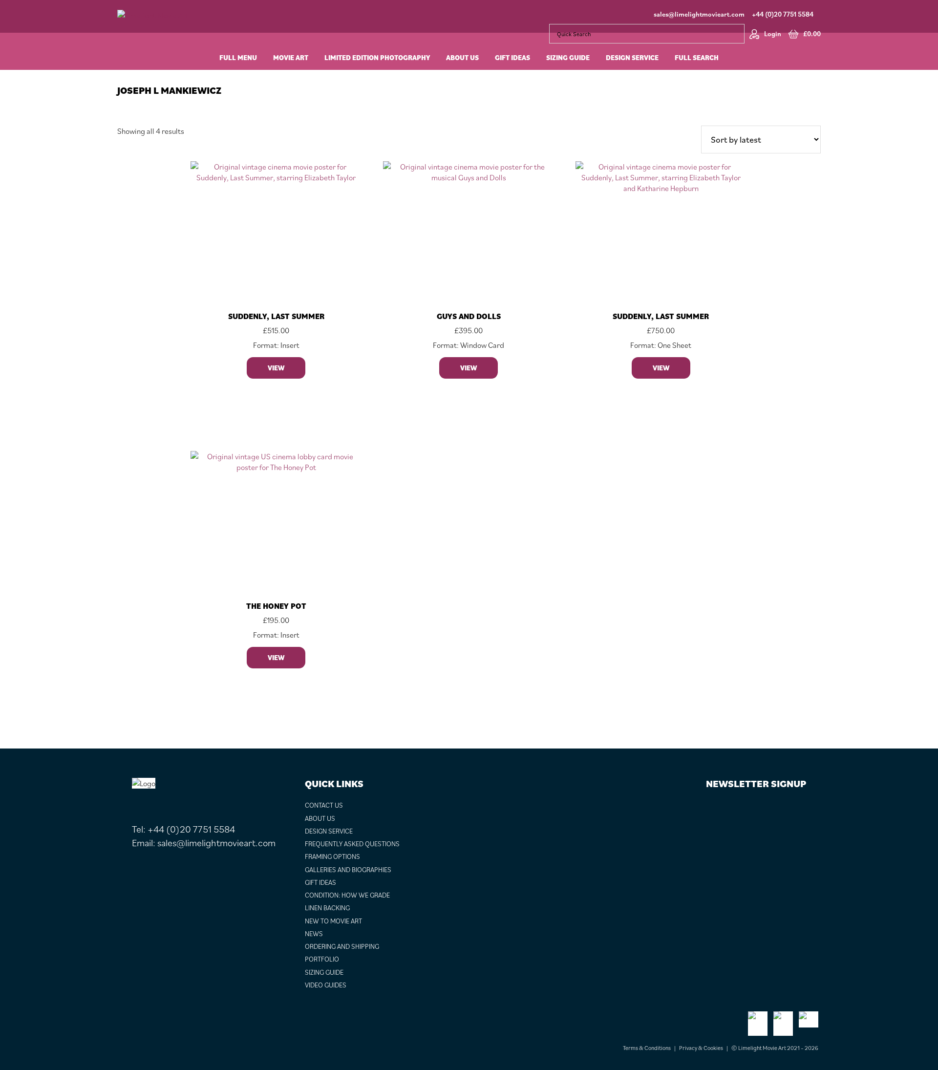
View (276, 368)
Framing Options (332, 856)
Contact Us (324, 805)
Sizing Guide (324, 972)
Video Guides (325, 985)
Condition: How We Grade (347, 895)
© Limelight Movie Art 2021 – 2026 (774, 1047)
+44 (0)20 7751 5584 (782, 14)
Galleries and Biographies (348, 869)
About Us (320, 818)
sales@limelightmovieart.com (699, 14)
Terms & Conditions (647, 1047)
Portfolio (322, 959)
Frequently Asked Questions (352, 843)
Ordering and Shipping (342, 946)
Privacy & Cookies (701, 1047)
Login (772, 33)
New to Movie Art (333, 921)
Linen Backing (327, 907)
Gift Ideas (320, 882)
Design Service (329, 831)
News (314, 933)
